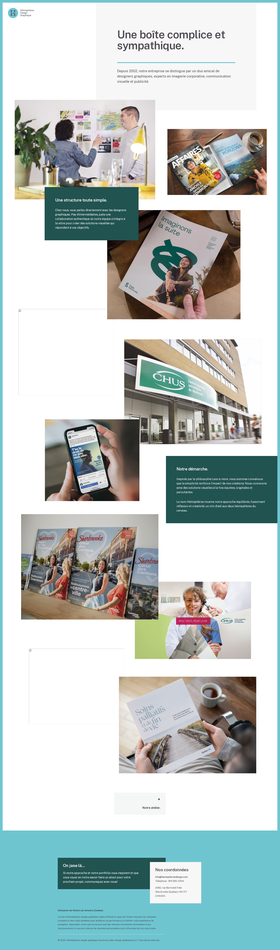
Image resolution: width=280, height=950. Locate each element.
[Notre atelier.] (137, 804)
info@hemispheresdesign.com (171, 877)
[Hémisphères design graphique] (21, 13)
